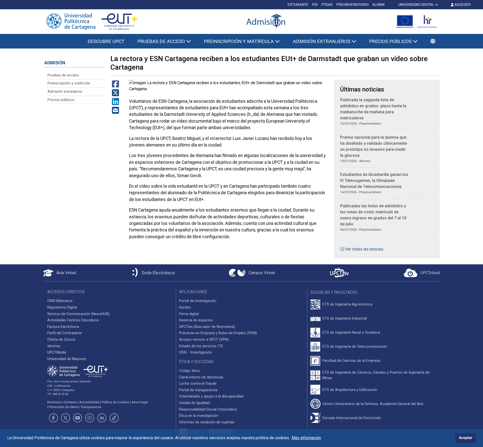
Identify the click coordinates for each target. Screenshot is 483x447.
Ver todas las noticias (364, 249)
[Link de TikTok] (114, 417)
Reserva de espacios (196, 320)
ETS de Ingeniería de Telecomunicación (355, 346)
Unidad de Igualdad (194, 403)
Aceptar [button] (465, 438)
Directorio (54, 402)
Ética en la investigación (198, 416)
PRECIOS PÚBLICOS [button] (391, 41)
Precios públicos (61, 100)
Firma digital (189, 314)
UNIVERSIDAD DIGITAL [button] (416, 4)
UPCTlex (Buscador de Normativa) (207, 327)
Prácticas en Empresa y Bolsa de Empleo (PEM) (218, 333)
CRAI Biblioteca (59, 301)
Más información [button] (306, 437)
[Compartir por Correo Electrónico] (115, 112)
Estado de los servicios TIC (201, 346)
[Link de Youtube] (77, 417)
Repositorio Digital (62, 307)
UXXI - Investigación (195, 352)
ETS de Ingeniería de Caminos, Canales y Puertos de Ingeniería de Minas (376, 375)
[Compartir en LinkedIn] (115, 103)
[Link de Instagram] (90, 417)
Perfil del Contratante (64, 333)
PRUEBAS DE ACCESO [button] (161, 41)
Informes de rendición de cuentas (206, 422)
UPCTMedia (56, 352)
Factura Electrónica (63, 327)
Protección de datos (63, 407)
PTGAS (327, 4)
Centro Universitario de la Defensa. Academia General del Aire (373, 404)
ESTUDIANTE (298, 4)
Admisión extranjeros (65, 91)
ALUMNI (378, 4)
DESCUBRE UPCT (106, 41)
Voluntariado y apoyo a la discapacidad (211, 396)
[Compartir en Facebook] (115, 85)
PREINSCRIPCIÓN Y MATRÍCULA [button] (239, 41)
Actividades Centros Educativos (73, 320)
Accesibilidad (89, 402)
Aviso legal (140, 402)
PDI (315, 4)
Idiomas (53, 346)
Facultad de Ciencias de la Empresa (351, 361)
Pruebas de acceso (63, 75)
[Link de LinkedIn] (102, 417)
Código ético (189, 371)
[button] (433, 41)
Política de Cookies (115, 402)
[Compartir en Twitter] (115, 94)
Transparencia (90, 407)
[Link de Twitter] (65, 417)
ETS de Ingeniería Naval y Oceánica (351, 332)
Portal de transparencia (198, 390)
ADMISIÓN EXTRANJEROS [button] (322, 41)
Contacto (70, 402)
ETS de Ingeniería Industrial (345, 318)
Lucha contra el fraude (197, 383)
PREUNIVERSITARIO (352, 4)
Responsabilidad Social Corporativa (208, 409)
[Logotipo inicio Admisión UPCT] (266, 21)
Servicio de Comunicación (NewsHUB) (78, 314)
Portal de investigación (197, 301)
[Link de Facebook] (53, 417)
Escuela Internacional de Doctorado (352, 418)
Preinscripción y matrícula (69, 83)
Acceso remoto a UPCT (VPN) (204, 339)
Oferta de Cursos (61, 339)
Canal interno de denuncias (201, 377)
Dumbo (185, 307)
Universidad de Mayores (66, 359)
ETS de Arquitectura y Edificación (350, 390)
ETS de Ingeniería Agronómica (347, 304)
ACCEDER (462, 4)
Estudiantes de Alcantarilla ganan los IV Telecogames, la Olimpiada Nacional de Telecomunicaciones (374, 180)
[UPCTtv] (339, 273)
